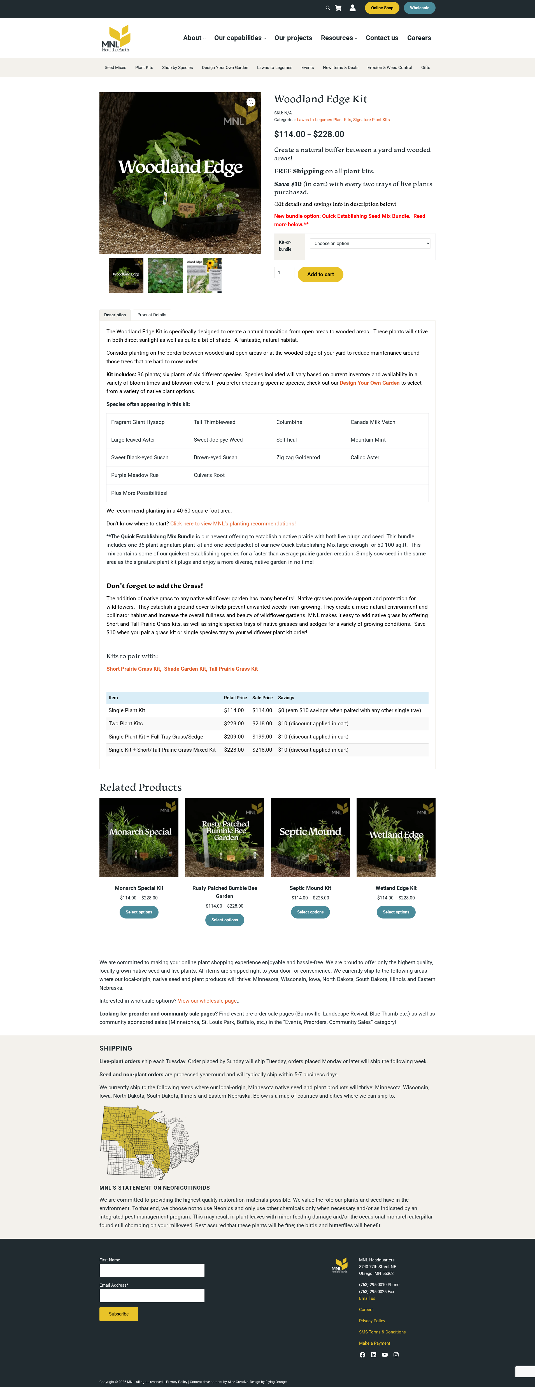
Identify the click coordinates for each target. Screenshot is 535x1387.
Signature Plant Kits (371, 119)
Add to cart (320, 274)
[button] (250, 102)
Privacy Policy (372, 1320)
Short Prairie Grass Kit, (133, 669)
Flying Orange (276, 1382)
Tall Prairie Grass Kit (233, 669)
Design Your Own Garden (370, 383)
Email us (367, 1298)
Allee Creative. (238, 1382)
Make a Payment (374, 1343)
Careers (366, 1309)
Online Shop (382, 7)
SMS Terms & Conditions (382, 1332)
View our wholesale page (207, 1001)
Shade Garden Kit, (185, 669)
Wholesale (419, 7)
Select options (139, 912)
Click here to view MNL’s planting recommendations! (233, 523)
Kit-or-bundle (285, 245)
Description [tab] (115, 314)
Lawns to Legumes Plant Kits (324, 119)
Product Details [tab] (152, 314)
